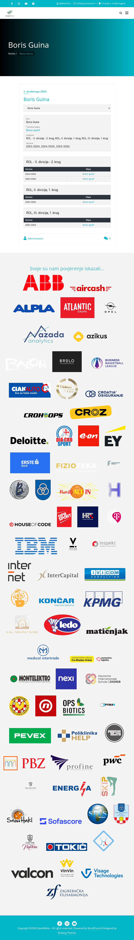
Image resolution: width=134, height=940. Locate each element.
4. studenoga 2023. (35, 91)
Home (11, 53)
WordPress (93, 928)
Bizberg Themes (67, 932)
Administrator (35, 238)
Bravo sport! (33, 130)
